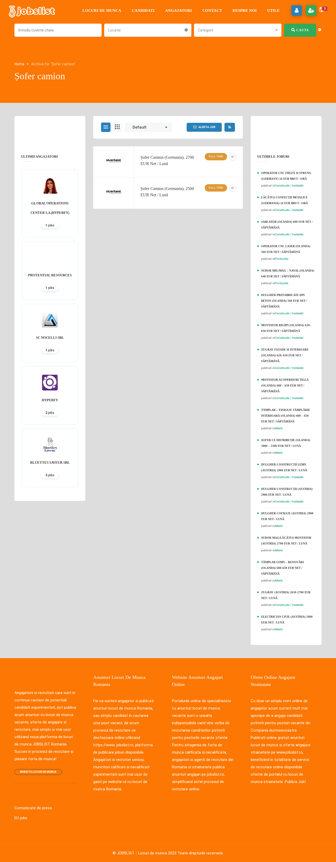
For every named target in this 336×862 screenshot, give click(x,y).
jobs (49, 225)
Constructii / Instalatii (289, 185)
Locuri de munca (101, 10)
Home (19, 64)
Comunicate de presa (33, 808)
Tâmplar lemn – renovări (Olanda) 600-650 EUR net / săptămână (282, 567)
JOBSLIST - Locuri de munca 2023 (146, 853)
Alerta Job (206, 127)
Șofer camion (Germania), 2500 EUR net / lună (167, 191)
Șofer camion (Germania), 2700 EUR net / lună (167, 160)
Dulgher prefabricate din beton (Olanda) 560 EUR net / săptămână (284, 300)
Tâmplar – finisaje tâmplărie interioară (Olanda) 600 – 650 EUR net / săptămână (285, 415)
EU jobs (20, 818)
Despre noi (245, 10)
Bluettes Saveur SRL (50, 462)
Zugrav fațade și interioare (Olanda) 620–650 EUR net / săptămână (284, 355)
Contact (212, 10)
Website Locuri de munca (38, 771)
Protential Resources (50, 275)
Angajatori (178, 10)
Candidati (143, 10)
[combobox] (147, 30)
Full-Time (216, 156)
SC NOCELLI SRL (50, 338)
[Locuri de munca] (32, 10)
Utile (273, 10)
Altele (279, 428)
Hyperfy (50, 400)
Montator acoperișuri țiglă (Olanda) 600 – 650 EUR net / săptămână (285, 385)
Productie (281, 259)
